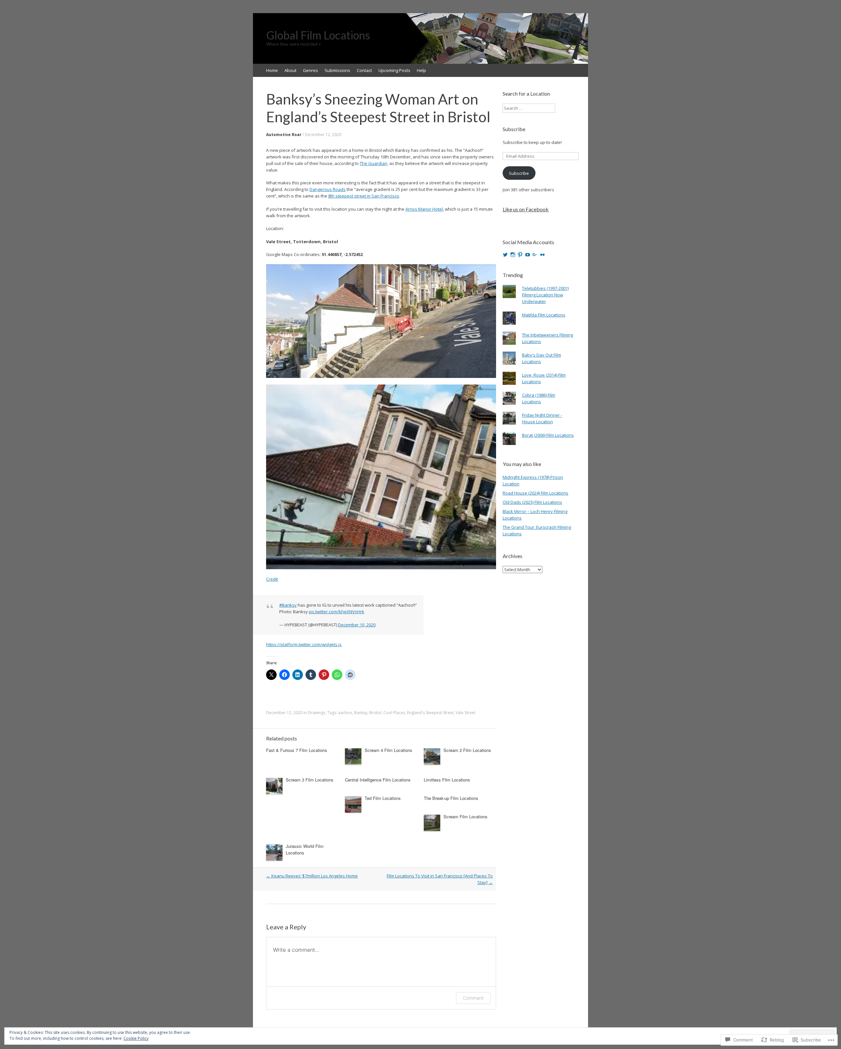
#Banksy (288, 605)
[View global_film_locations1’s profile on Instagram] (512, 254)
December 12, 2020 (323, 134)
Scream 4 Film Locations (388, 750)
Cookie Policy (136, 1038)
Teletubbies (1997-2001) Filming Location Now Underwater (545, 294)
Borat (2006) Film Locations (548, 435)
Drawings (316, 712)
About (290, 70)
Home (272, 70)
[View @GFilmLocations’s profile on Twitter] (505, 254)
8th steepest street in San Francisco (363, 196)
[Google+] (534, 254)
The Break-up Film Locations (451, 798)
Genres (310, 70)
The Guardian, (374, 163)
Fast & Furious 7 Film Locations (296, 750)
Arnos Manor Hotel (424, 209)
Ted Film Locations (383, 798)
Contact (364, 70)
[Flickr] (542, 254)
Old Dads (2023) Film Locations (532, 502)
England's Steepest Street (430, 712)
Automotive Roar (284, 134)
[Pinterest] (520, 254)
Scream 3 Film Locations (309, 780)
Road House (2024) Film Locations (535, 493)
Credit (272, 579)
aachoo (345, 712)
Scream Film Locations (465, 816)
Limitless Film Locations (447, 780)
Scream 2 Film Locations (467, 750)
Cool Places (394, 712)
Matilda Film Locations (543, 315)
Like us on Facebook (526, 209)
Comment (473, 998)
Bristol (375, 712)
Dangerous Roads (327, 189)
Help (421, 70)
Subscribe (514, 129)
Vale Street (465, 712)
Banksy (360, 712)
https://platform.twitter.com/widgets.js (304, 644)
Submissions (337, 70)
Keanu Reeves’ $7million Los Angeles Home (312, 876)
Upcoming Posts (394, 70)
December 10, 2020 (356, 625)
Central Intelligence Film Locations (378, 780)
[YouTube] (527, 254)
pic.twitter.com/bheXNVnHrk (336, 612)
